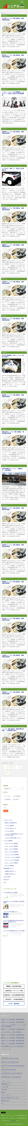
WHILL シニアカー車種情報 (11, 849)
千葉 (8, 1062)
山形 (15, 1058)
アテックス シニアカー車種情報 (12, 857)
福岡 (2, 1077)
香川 (16, 1073)
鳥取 (7, 1073)
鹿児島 (16, 1077)
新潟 (2, 1065)
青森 (5, 1058)
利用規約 (3, 1092)
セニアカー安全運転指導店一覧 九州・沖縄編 (13, 930)
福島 (17, 1058)
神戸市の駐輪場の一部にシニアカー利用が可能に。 (12, 1046)
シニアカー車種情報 (7, 840)
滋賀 (9, 1069)
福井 (9, 1065)
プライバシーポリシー (6, 1095)
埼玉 (10, 1062)
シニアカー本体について (10, 828)
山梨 (12, 1065)
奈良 (12, 1069)
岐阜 (19, 1065)
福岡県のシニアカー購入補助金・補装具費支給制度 (12, 1034)
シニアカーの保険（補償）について (13, 837)
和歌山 (14, 1069)
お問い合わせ (6, 879)
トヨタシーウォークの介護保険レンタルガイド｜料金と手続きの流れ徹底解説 (13, 93)
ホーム (4, 882)
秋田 (13, 1058)
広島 (4, 1073)
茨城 (13, 1062)
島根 (9, 1073)
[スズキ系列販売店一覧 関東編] (5, 896)
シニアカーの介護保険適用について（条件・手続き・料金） (14, 834)
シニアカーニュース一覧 (6, 1049)
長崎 (7, 1077)
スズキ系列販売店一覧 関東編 (10, 892)
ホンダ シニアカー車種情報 (11, 862)
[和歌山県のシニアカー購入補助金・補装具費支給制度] (5, 906)
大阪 (2, 1069)
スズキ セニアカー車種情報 (11, 843)
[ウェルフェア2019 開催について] (5, 915)
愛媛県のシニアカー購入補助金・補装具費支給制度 (12, 1037)
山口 (12, 1073)
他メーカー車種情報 (9, 865)
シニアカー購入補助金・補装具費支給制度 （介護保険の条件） (13, 729)
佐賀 (4, 1077)
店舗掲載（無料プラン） (10, 871)
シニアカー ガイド (7, 819)
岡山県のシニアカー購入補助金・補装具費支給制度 (12, 1043)
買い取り (16, 799)
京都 (4, 1069)
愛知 (16, 1065)
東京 (2, 1062)
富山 (4, 1065)
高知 (21, 1073)
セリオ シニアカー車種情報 (11, 851)
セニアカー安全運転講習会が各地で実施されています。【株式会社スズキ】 (13, 921)
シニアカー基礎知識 (9, 825)
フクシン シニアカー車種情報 (12, 860)
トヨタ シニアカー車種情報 (11, 846)
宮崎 (14, 1077)
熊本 (9, 1077)
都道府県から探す (5, 1100)
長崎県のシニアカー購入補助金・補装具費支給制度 (12, 1029)
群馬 (17, 1062)
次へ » (7, 772)
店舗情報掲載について (8, 868)
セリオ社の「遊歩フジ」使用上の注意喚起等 (11, 1032)
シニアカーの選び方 (9, 831)
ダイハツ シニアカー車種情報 (12, 854)
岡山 (2, 1073)
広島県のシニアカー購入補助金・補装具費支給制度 (12, 1040)
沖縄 (20, 1077)
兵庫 (7, 1069)
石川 (7, 1065)
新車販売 (7, 799)
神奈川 (4, 1062)
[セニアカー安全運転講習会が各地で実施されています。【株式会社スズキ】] (5, 925)
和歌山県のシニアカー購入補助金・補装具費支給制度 (13, 902)
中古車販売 (17, 796)
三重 (23, 1065)
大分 (12, 1077)
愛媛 (19, 1073)
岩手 (8, 1058)
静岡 (21, 1065)
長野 (14, 1065)
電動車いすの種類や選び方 (11, 822)
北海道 (2, 1058)
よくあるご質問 (6, 876)
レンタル (7, 796)
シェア (16, 1111)
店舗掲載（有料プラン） (10, 873)
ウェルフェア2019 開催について (10, 911)
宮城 (10, 1058)
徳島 (14, 1073)
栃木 (15, 1062)
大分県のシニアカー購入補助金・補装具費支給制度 (12, 1019)
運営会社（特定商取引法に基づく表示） (10, 1097)
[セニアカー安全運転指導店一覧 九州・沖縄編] (5, 934)
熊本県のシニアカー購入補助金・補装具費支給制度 (12, 1022)
